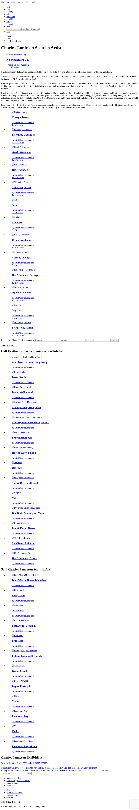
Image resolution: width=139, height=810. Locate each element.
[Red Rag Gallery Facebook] (14, 768)
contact (10, 785)
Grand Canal (19, 671)
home (9, 36)
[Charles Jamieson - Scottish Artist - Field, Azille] (18, 590)
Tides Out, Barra (21, 187)
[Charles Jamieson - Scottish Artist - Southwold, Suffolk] (21, 322)
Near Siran (18, 610)
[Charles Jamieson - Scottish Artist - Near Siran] (17, 605)
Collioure (17, 222)
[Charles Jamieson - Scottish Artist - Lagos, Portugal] (20, 681)
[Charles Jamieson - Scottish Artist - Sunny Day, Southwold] (23, 477)
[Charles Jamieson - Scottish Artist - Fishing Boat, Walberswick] (24, 650)
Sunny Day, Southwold (25, 482)
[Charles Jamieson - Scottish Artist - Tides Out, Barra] (20, 182)
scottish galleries (13, 778)
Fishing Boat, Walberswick (27, 655)
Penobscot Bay (20, 716)
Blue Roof (17, 640)
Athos (15, 204)
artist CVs (11, 780)
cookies (10, 797)
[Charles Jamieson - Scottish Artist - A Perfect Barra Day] (16, 54)
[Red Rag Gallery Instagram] (84, 768)
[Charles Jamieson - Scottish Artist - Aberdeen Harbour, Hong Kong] (27, 357)
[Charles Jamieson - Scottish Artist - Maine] (16, 696)
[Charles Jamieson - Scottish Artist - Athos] (15, 200)
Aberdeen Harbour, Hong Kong (30, 362)
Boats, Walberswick (23, 392)
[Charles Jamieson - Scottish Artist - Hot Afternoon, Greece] (23, 553)
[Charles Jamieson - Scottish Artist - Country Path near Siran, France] (27, 417)
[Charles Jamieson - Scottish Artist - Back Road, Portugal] (22, 620)
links (9, 783)
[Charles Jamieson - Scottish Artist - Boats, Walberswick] (21, 387)
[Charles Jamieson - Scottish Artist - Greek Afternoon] (20, 147)
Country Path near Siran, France (30, 422)
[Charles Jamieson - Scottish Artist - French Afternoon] (20, 432)
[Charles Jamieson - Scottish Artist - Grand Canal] (18, 666)
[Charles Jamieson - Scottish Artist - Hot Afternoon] (19, 165)
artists (9, 39)
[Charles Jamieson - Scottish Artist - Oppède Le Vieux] (20, 287)
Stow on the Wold (15, 763)
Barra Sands (19, 377)
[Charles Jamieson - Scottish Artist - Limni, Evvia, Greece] (22, 523)
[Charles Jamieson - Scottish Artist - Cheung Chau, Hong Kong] (24, 402)
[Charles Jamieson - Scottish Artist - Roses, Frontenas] (20, 235)
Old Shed (17, 467)
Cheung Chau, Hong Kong (27, 407)
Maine (15, 701)
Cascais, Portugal (21, 257)
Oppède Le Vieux (21, 292)
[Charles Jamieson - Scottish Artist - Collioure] (17, 217)
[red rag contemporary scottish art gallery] (19, 2)
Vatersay (17, 498)
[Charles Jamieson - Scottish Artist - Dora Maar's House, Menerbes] (26, 575)
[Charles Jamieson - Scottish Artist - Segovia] (16, 305)
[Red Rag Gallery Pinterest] (59, 768)
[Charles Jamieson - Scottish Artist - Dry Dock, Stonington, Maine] (26, 508)
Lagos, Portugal (21, 686)
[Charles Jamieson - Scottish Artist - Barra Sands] (18, 372)
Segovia (16, 310)
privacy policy (13, 795)
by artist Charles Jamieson (18, 66)
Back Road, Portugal (24, 625)
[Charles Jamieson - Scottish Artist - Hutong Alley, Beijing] (22, 447)
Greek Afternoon (21, 152)
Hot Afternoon (20, 169)
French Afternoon (22, 437)
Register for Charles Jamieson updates (17, 340)
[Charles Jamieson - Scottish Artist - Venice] (16, 726)
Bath (38, 763)
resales (15, 783)
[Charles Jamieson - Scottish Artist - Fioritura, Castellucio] (22, 129)
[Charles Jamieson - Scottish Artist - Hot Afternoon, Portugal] (23, 270)
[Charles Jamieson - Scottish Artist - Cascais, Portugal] (20, 252)
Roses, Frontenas (21, 240)
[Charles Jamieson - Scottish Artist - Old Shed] (17, 462)
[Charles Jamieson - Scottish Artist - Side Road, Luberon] (21, 538)
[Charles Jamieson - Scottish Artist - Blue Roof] (17, 635)
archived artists (23, 780)
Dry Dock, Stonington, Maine (28, 513)
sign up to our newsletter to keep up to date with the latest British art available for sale (37, 770)
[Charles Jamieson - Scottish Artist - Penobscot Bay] (19, 711)
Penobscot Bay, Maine (24, 746)
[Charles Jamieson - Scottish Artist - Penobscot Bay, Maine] (22, 741)
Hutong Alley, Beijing (24, 452)
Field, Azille (18, 595)
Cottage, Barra (20, 117)
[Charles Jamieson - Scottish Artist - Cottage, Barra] (19, 112)
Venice (15, 731)
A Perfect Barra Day (18, 59)
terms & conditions (15, 792)
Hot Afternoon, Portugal (25, 275)
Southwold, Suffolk (23, 327)
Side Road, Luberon (23, 543)
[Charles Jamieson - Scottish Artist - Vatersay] (16, 493)
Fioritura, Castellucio (24, 134)
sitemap (10, 790)
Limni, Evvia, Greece (23, 528)
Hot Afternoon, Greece (24, 558)
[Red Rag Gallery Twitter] (36, 768)
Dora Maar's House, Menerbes (29, 580)
